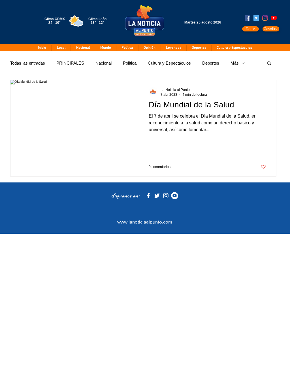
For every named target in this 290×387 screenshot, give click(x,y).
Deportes (210, 63)
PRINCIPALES (70, 63)
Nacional (103, 63)
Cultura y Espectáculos (169, 63)
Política (130, 63)
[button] (269, 64)
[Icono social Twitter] (256, 18)
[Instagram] (265, 18)
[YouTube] (274, 18)
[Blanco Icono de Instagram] (165, 195)
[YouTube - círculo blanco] (174, 195)
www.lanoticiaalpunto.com (144, 221)
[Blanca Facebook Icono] (148, 195)
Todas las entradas (27, 63)
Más (235, 63)
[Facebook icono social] (247, 18)
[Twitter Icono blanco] (157, 195)
